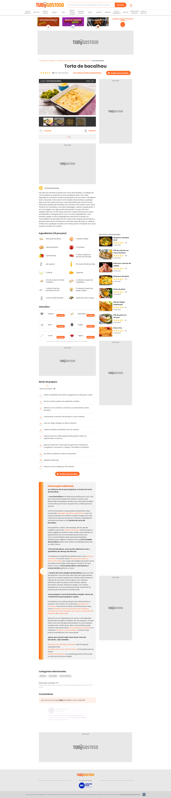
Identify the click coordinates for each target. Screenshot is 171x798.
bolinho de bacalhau (80, 609)
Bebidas (107, 12)
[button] (90, 131)
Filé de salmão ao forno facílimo (120, 251)
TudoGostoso (43, 61)
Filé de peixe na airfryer (119, 316)
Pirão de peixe (119, 289)
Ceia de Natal (53, 676)
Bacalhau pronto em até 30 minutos (62, 649)
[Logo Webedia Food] (85, 785)
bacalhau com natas (72, 611)
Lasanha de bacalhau (56, 654)
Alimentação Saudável (134, 12)
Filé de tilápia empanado (119, 303)
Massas (99, 12)
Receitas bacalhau (84, 61)
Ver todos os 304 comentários (87, 73)
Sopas (90, 12)
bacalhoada (62, 613)
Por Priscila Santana (52, 188)
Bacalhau (43, 676)
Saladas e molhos (81, 12)
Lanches (125, 12)
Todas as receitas (143, 12)
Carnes (54, 12)
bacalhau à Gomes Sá (62, 609)
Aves (63, 12)
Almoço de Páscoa (65, 676)
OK (144, 794)
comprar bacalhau (71, 530)
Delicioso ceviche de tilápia (122, 264)
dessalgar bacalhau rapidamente (71, 513)
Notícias (37, 12)
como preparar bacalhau (79, 628)
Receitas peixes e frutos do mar (66, 61)
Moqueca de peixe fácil (121, 238)
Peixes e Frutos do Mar (72, 12)
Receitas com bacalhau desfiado (61, 644)
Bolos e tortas (45, 12)
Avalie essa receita (120, 73)
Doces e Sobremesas (117, 12)
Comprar (60, 315)
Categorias (52, 61)
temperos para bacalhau (66, 630)
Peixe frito (117, 328)
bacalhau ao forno (55, 611)
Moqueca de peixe (121, 276)
